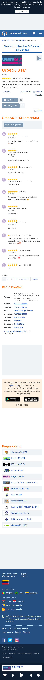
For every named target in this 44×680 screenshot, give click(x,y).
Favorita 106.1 (17, 470)
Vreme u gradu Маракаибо (15, 331)
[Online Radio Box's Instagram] (17, 640)
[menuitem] (4, 279)
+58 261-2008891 (21, 304)
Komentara (26, 78)
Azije (10, 629)
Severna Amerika (21, 629)
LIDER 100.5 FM (18, 464)
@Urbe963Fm (19, 317)
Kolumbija (34, 593)
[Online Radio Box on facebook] (4, 640)
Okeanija (26, 632)
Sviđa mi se (11, 100)
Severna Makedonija (14, 609)
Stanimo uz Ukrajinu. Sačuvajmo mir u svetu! (22, 48)
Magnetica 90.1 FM (20, 488)
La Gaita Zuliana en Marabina (24, 482)
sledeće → (36, 279)
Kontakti (39, 111)
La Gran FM (16, 494)
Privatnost (11, 653)
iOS (38, 619)
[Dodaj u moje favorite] (5, 675)
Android (31, 619)
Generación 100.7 (19, 525)
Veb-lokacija (27, 92)
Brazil (21, 593)
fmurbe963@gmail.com (23, 310)
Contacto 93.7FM (19, 452)
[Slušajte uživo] (39, 58)
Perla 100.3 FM (18, 458)
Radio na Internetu (9, 575)
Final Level (13, 649)
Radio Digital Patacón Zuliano (24, 507)
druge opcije (22, 404)
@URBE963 (18, 327)
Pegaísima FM (17, 476)
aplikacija (13, 385)
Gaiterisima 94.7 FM (20, 513)
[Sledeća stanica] (30, 675)
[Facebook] (37, 92)
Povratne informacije (25, 653)
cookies (25, 2)
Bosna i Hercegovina (14, 605)
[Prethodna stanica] (13, 675)
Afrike (4, 629)
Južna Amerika (7, 632)
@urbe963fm (19, 324)
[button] (22, 675)
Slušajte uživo (12, 105)
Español (7, 92)
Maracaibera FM (18, 501)
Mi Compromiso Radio (21, 519)
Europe (18, 632)
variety (4, 75)
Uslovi (4, 653)
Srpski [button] (23, 576)
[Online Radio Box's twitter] (10, 640)
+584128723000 (20, 314)
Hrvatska (20, 601)
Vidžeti (36, 653)
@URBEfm (18, 320)
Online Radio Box (18, 33)
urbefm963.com (20, 307)
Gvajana (9, 593)
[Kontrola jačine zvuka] (39, 675)
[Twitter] (38, 95)
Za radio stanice (7, 657)
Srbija (8, 601)
